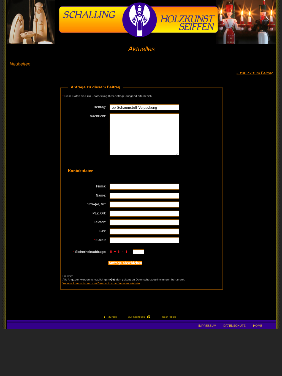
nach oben (169, 316)
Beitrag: (100, 107)
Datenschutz (234, 325)
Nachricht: (98, 116)
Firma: (101, 186)
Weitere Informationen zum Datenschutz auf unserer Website (101, 283)
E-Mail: (100, 240)
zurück (113, 316)
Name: (101, 195)
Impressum (207, 325)
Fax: (102, 231)
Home (257, 325)
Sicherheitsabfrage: (89, 252)
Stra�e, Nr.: (96, 204)
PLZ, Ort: (99, 213)
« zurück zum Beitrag (255, 73)
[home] (138, 36)
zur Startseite (136, 316)
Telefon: (100, 222)
